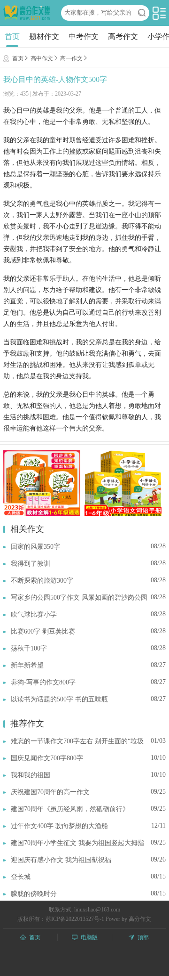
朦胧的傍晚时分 (34, 893)
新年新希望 (27, 665)
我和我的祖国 (30, 775)
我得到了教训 (30, 563)
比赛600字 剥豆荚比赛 (43, 631)
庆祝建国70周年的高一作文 (50, 792)
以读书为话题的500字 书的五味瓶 (59, 699)
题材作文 (44, 37)
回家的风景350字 (35, 546)
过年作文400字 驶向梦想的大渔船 (59, 826)
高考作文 (123, 37)
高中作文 (42, 58)
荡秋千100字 (29, 648)
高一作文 (71, 58)
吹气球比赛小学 (34, 614)
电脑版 (89, 937)
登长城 (21, 876)
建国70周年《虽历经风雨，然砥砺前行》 (70, 809)
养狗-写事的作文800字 (43, 682)
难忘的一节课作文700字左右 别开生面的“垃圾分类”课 (77, 742)
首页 (12, 37)
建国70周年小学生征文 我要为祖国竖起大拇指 (77, 842)
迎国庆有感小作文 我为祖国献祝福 (61, 859)
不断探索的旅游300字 (42, 580)
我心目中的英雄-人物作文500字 (55, 79)
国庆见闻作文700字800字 (47, 758)
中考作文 (84, 37)
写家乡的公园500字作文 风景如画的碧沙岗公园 (79, 597)
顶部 (143, 937)
